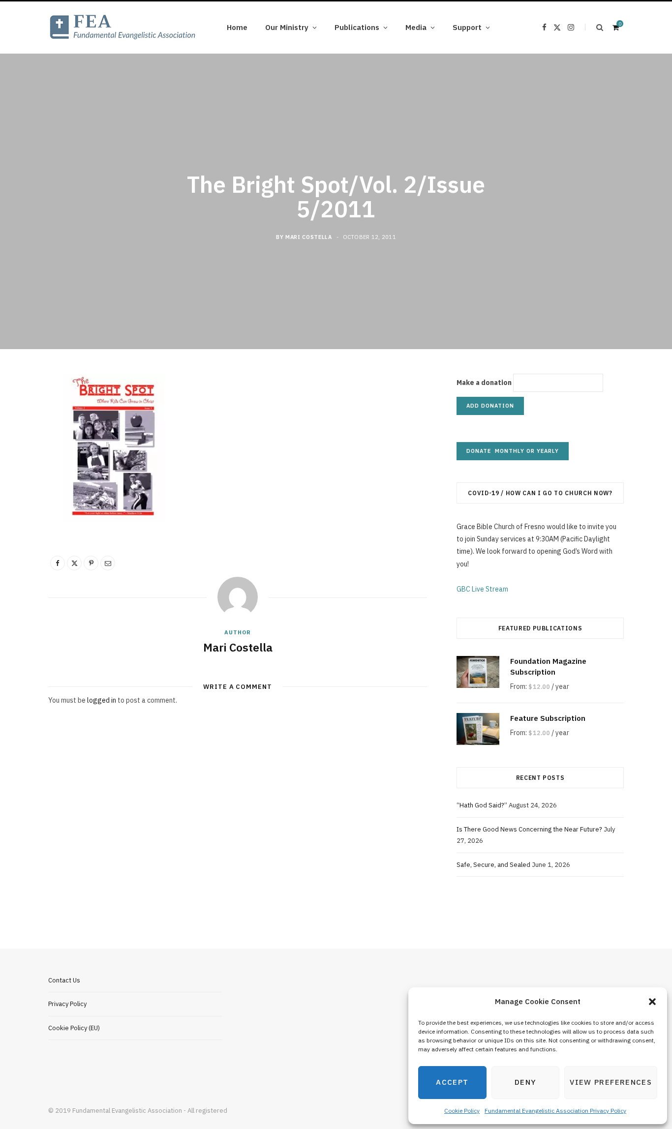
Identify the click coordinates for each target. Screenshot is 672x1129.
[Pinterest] (91, 563)
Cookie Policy (462, 1110)
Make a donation (484, 382)
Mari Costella (308, 236)
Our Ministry (286, 27)
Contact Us (64, 980)
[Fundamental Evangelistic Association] (122, 28)
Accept (452, 1082)
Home (237, 27)
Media (416, 27)
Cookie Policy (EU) (74, 1028)
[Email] (107, 563)
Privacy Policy (67, 1004)
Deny (525, 1082)
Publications (357, 27)
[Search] (594, 27)
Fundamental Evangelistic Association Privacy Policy (555, 1110)
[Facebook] (57, 563)
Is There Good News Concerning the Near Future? (529, 829)
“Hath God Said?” (482, 805)
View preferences (611, 1082)
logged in (101, 700)
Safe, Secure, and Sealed (493, 865)
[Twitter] (74, 563)
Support (467, 27)
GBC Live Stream (482, 589)
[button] (652, 1002)
